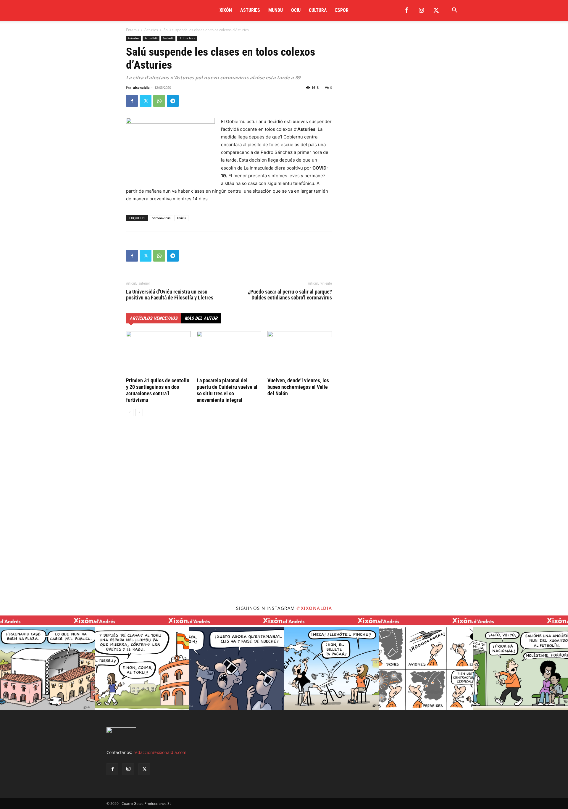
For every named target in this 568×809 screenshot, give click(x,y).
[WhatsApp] (159, 101)
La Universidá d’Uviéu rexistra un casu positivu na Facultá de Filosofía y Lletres (169, 295)
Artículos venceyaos (154, 318)
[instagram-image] (47, 662)
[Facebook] (406, 10)
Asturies (250, 10)
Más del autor (201, 318)
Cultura (318, 10)
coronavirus (161, 218)
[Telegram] (173, 101)
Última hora (187, 38)
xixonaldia (141, 87)
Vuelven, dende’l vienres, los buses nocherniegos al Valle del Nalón (298, 387)
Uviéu (181, 218)
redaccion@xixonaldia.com (159, 752)
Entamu (132, 29)
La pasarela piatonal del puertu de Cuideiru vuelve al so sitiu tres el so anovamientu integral (227, 390)
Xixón (226, 10)
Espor (341, 10)
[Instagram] (421, 10)
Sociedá (168, 38)
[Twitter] (436, 10)
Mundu (275, 10)
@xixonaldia (314, 608)
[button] (454, 11)
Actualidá (151, 38)
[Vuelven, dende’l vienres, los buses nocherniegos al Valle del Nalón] (299, 353)
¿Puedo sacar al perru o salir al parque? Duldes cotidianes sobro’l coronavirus (290, 295)
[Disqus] (229, 510)
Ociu (296, 10)
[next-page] (139, 412)
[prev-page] (129, 412)
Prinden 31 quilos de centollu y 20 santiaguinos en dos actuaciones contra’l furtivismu (157, 390)
